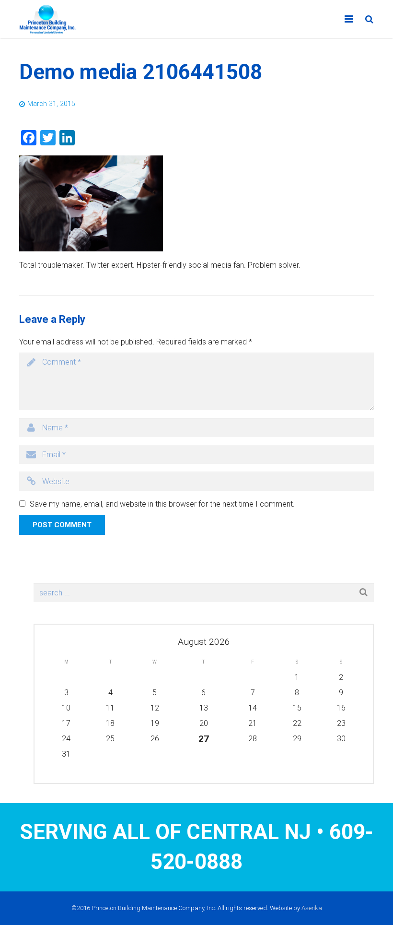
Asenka (311, 908)
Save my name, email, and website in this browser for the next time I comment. (162, 504)
